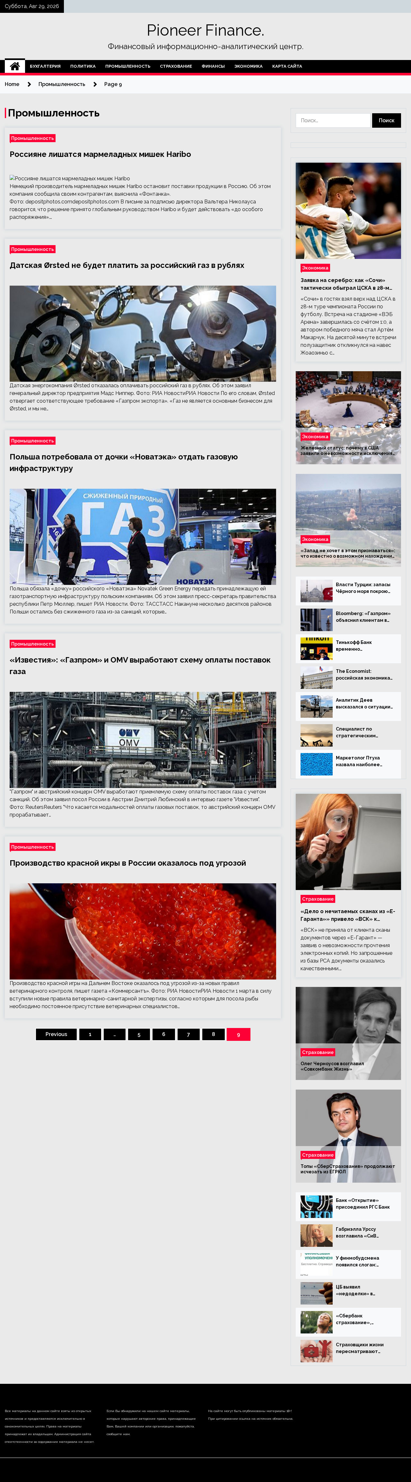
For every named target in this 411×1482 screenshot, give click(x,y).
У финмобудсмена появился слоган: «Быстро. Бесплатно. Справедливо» (361, 1261)
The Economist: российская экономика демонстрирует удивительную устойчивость (363, 675)
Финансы (213, 66)
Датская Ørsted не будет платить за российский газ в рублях (127, 265)
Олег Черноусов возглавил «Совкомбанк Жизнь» (332, 1066)
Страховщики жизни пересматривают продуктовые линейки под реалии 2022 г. (362, 1348)
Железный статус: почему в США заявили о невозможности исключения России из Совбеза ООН (346, 450)
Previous (56, 1034)
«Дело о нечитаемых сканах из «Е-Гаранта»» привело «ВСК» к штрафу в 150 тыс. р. (348, 915)
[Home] (15, 66)
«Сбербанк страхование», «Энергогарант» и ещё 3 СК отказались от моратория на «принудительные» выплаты (364, 1319)
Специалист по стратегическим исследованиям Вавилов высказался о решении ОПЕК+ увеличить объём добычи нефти (362, 732)
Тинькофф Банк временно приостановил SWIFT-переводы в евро (361, 646)
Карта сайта (287, 66)
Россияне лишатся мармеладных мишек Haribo (100, 154)
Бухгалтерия (45, 66)
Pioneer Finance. (205, 30)
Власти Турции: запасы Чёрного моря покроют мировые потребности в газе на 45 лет (363, 588)
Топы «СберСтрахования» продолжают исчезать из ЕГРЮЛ (348, 1169)
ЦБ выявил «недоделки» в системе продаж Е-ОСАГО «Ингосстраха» (362, 1290)
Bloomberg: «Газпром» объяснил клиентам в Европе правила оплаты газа (364, 617)
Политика (83, 66)
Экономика (248, 66)
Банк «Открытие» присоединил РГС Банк (363, 1204)
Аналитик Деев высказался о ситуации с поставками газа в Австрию (363, 704)
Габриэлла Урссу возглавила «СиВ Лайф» (356, 1233)
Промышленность (127, 66)
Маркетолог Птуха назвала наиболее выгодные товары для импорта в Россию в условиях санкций (362, 761)
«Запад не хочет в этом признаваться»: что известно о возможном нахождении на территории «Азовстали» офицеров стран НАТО (348, 553)
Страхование (176, 66)
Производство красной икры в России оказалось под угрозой (128, 863)
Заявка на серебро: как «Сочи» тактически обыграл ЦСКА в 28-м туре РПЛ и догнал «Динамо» (345, 284)
